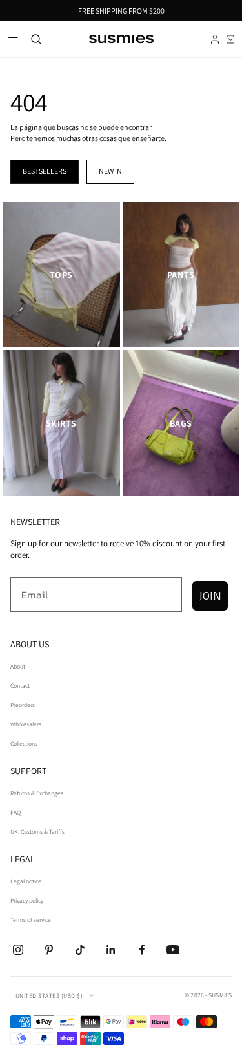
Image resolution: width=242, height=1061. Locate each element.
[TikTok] (80, 949)
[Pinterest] (49, 949)
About (17, 666)
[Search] (36, 39)
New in (110, 171)
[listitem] (61, 275)
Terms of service (30, 920)
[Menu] (13, 39)
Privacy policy (26, 900)
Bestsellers (44, 171)
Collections (23, 743)
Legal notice (25, 881)
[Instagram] (18, 949)
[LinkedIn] (111, 949)
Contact (20, 685)
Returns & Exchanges (36, 793)
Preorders (22, 705)
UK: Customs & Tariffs (37, 831)
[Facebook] (142, 949)
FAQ (15, 812)
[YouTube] (173, 949)
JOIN (210, 595)
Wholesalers (25, 724)
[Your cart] (230, 39)
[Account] (215, 39)
